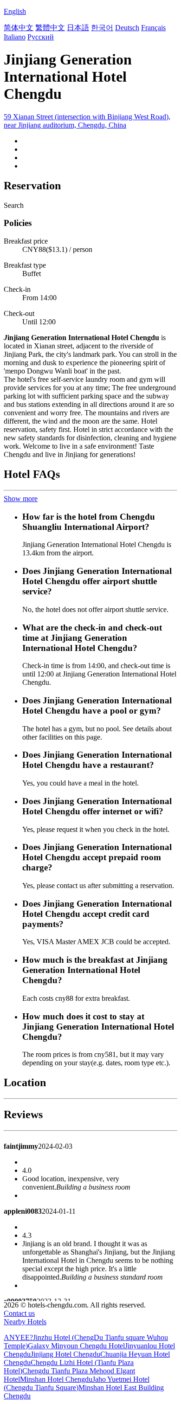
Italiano (15, 37)
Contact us (19, 1313)
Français (153, 28)
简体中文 (18, 28)
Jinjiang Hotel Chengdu (65, 1354)
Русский (40, 37)
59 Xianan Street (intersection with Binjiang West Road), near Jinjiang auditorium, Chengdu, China (87, 121)
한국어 (102, 28)
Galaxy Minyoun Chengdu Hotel (76, 1346)
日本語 (78, 28)
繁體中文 (50, 28)
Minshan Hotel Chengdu (56, 1379)
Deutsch (127, 28)
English (15, 11)
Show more (21, 498)
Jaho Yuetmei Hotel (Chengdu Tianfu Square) (76, 1383)
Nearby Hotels (25, 1322)
